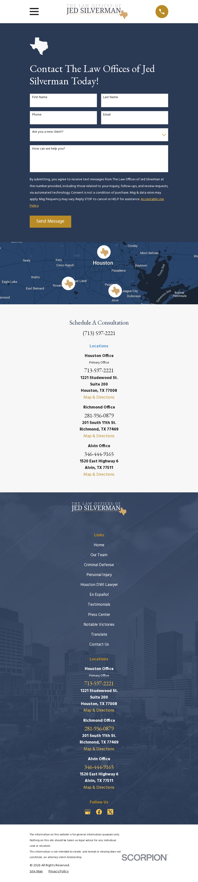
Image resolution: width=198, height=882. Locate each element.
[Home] (97, 11)
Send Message (50, 221)
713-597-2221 (99, 370)
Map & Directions (99, 397)
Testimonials (99, 604)
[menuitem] (36, 872)
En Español (99, 594)
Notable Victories (99, 624)
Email (107, 115)
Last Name (110, 97)
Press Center (99, 615)
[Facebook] (99, 812)
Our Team (99, 555)
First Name (39, 97)
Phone (37, 115)
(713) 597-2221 (99, 333)
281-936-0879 (99, 415)
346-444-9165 (99, 454)
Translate (99, 634)
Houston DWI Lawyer (99, 585)
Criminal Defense (99, 565)
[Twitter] (110, 812)
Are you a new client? (48, 132)
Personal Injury (99, 575)
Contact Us (99, 644)
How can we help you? (48, 149)
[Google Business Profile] (88, 812)
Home (99, 545)
